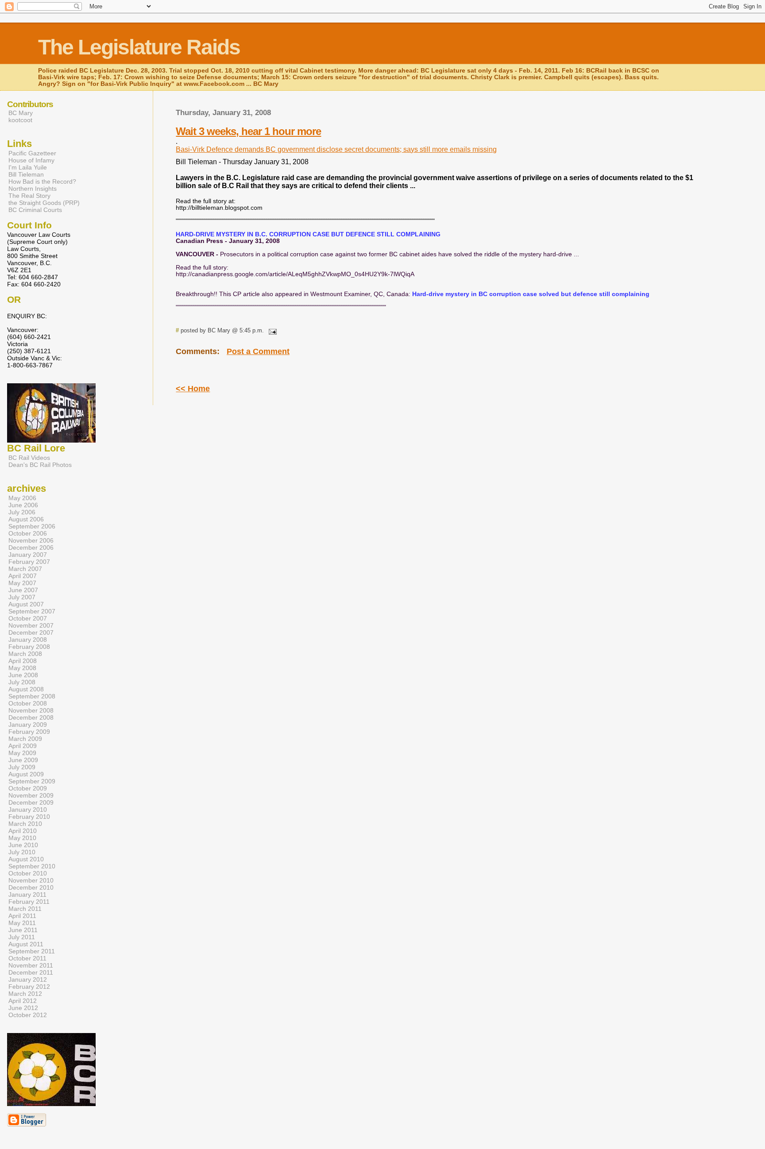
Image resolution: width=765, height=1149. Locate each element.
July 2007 (21, 597)
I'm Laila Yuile (27, 167)
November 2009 (31, 795)
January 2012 (27, 979)
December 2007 (31, 632)
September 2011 (31, 951)
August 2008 (26, 689)
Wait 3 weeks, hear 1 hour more (248, 131)
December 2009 (31, 802)
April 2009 (22, 745)
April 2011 (22, 915)
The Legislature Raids (139, 47)
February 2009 (29, 731)
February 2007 (29, 561)
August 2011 (25, 944)
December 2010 (31, 887)
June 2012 (23, 1007)
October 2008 (27, 703)
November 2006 (31, 540)
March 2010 (25, 823)
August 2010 (26, 859)
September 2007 (31, 611)
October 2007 (27, 618)
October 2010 (27, 873)
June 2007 (23, 590)
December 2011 (30, 972)
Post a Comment (258, 351)
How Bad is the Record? (42, 181)
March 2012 (25, 993)
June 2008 (23, 675)
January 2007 (27, 554)
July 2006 (21, 512)
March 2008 (25, 653)
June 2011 (23, 929)
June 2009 (23, 759)
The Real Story (29, 195)
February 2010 (29, 816)
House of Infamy (31, 160)
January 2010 (27, 809)
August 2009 (26, 774)
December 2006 (31, 547)
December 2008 (31, 717)
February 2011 (29, 901)
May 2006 (22, 497)
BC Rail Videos (29, 457)
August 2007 (26, 604)
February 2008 (29, 646)
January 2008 (27, 639)
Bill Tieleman (26, 174)
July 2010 (21, 852)
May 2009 (22, 752)
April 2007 (22, 575)
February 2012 (29, 986)
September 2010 (31, 866)
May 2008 (22, 667)
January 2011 (27, 894)
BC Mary (20, 112)
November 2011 (30, 965)
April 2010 (22, 830)
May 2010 (22, 837)
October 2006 (27, 533)
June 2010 (23, 844)
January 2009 (27, 724)
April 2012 (22, 1000)
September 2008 (31, 696)
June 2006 (23, 505)
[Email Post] (271, 330)
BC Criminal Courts (35, 209)
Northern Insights (32, 188)
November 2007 (31, 625)
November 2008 (31, 710)
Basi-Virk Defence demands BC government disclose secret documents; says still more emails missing (336, 149)
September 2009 (31, 781)
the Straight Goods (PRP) (44, 202)
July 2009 (21, 767)
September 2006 (31, 526)
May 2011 (22, 922)
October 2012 (27, 1014)
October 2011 (27, 958)
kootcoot (20, 119)
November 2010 (31, 880)
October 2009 (27, 788)
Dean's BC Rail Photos (40, 464)
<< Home (193, 388)
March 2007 (25, 568)
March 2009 (25, 738)
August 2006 (26, 519)
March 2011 (25, 908)
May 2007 (22, 582)
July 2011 (21, 937)
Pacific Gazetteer (32, 153)
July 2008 (21, 682)
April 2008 (22, 660)
